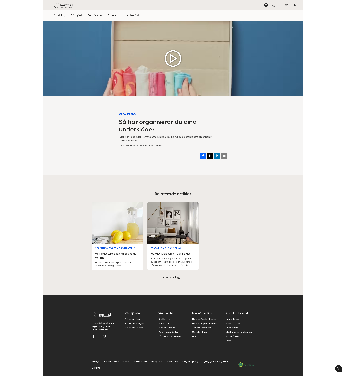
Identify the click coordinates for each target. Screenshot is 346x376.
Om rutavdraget (200, 332)
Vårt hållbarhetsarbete (169, 336)
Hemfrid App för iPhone (204, 319)
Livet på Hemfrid (166, 327)
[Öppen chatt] (338, 368)
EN (294, 5)
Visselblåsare (232, 336)
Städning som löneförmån (239, 332)
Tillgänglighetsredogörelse (214, 361)
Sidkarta (96, 368)
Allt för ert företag (134, 327)
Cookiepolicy (172, 361)
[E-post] (224, 156)
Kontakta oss (232, 319)
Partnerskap (232, 327)
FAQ (194, 336)
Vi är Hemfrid (131, 15)
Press (228, 340)
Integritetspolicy (190, 361)
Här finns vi (163, 323)
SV (286, 5)
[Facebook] (203, 156)
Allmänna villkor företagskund (147, 361)
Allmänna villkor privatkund (117, 361)
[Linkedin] (217, 156)
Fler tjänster (94, 15)
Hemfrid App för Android (204, 323)
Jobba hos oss (233, 323)
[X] (210, 156)
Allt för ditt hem (132, 319)
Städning (59, 15)
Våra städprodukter (168, 332)
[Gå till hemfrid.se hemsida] (63, 5)
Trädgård (76, 15)
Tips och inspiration (201, 327)
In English (96, 361)
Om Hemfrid (164, 319)
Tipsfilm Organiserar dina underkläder (140, 145)
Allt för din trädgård (134, 323)
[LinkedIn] (99, 336)
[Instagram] (104, 336)
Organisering (127, 114)
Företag (112, 15)
